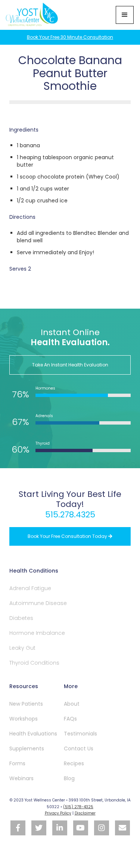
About (72, 704)
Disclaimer (85, 813)
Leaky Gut (22, 648)
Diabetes (21, 618)
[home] (33, 15)
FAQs (70, 718)
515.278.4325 (70, 514)
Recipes (74, 763)
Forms (17, 763)
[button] (125, 15)
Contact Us (78, 748)
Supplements (26, 748)
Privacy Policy (58, 813)
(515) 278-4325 (78, 807)
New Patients (26, 704)
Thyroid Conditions (34, 663)
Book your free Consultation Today (70, 536)
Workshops (23, 718)
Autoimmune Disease (38, 603)
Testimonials (80, 733)
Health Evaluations (33, 733)
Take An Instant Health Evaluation (70, 365)
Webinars (21, 778)
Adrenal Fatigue (30, 588)
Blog (69, 778)
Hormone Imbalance (37, 633)
